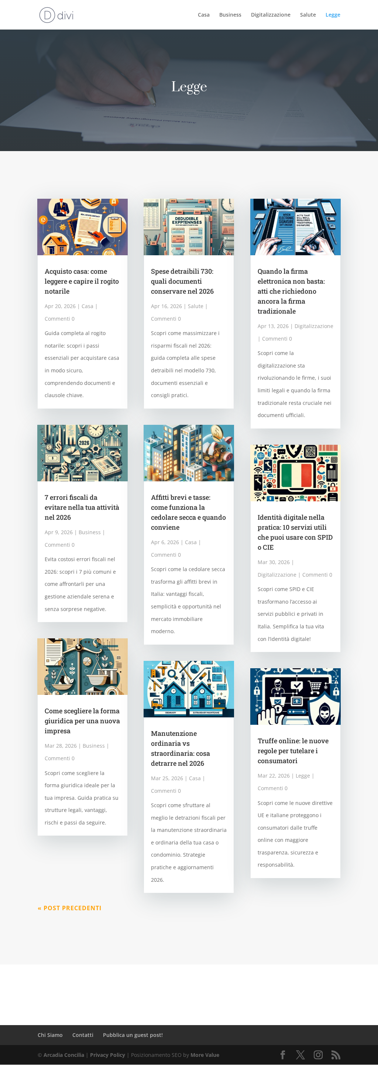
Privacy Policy (107, 1054)
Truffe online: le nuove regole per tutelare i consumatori (293, 750)
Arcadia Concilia (64, 1054)
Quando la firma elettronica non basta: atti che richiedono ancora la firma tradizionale (291, 291)
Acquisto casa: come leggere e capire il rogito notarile (82, 281)
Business (230, 15)
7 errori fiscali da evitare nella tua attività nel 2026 (82, 507)
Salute (308, 15)
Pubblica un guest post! (133, 1034)
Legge (333, 15)
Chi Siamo (50, 1034)
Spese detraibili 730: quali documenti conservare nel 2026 (182, 281)
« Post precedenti (70, 908)
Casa (204, 15)
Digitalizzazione (271, 15)
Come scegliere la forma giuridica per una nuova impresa (82, 720)
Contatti (82, 1034)
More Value (204, 1054)
